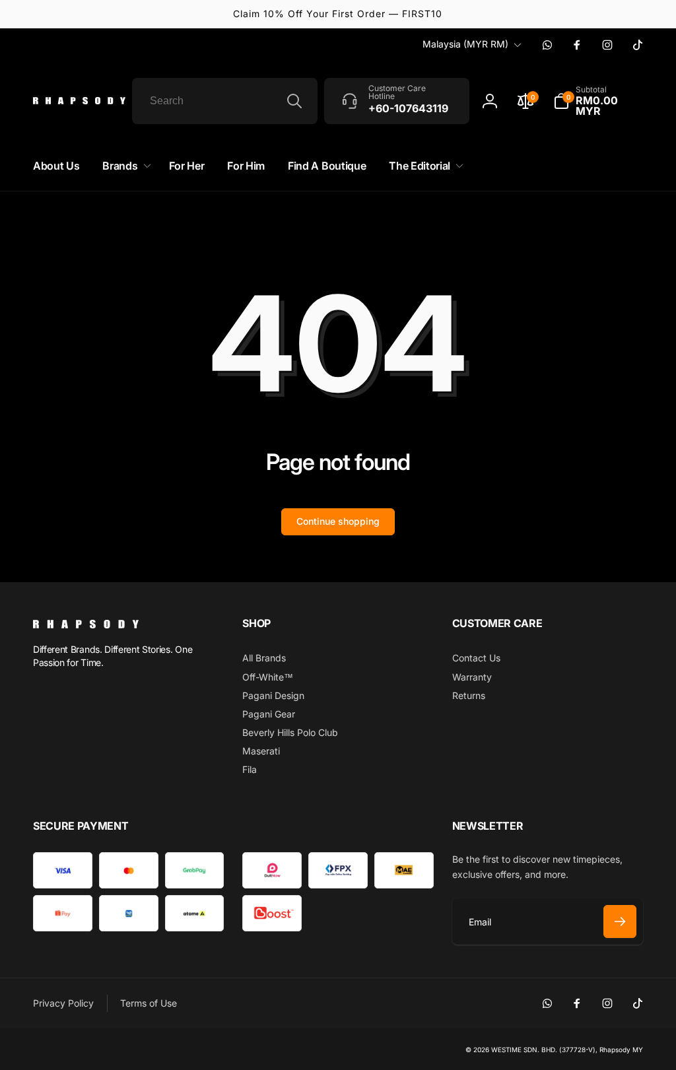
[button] (598, 101)
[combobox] (225, 101)
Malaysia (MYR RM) (465, 44)
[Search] (294, 101)
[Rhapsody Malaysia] (86, 624)
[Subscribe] (619, 921)
